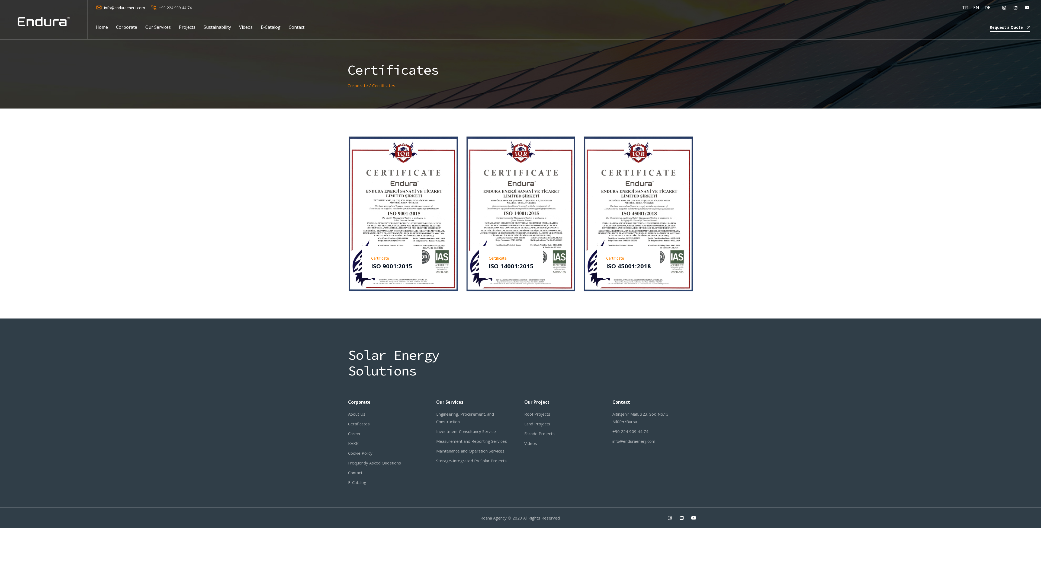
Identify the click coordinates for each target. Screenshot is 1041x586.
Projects (187, 27)
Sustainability (217, 27)
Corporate (126, 27)
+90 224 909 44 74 (175, 7)
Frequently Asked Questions (374, 463)
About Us (356, 414)
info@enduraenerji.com (124, 7)
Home (102, 27)
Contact (296, 27)
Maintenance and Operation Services (470, 451)
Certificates (359, 423)
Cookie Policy (360, 453)
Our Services (158, 27)
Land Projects (537, 423)
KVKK (353, 443)
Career (354, 433)
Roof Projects (537, 414)
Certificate (380, 258)
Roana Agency (493, 518)
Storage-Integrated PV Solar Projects (471, 460)
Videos (246, 27)
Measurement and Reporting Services (471, 441)
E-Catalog (271, 27)
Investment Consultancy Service (466, 431)
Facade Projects (539, 433)
